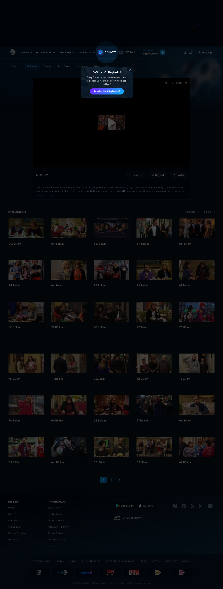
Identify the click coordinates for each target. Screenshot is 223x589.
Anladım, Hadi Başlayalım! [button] (107, 91)
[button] (130, 70)
